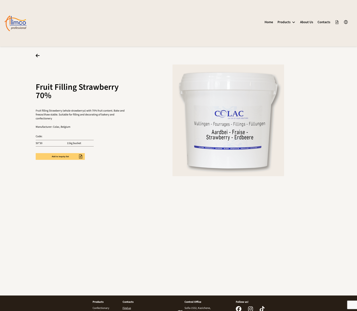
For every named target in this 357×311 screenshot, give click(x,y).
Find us (127, 308)
